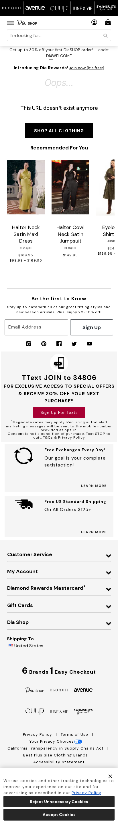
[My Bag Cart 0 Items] (109, 22)
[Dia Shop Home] (27, 22)
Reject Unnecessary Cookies (59, 801)
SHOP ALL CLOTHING (59, 130)
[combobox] (59, 35)
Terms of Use (75, 734)
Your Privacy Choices (51, 741)
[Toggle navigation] (10, 22)
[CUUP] (34, 711)
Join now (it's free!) (86, 68)
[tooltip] (11, 7)
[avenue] (83, 690)
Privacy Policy (38, 734)
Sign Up (91, 327)
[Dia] (34, 690)
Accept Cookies (59, 814)
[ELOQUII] (59, 689)
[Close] (110, 776)
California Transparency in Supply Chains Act (56, 748)
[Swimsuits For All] (83, 711)
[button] (94, 22)
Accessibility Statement (59, 762)
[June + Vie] (59, 711)
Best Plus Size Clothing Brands (56, 755)
